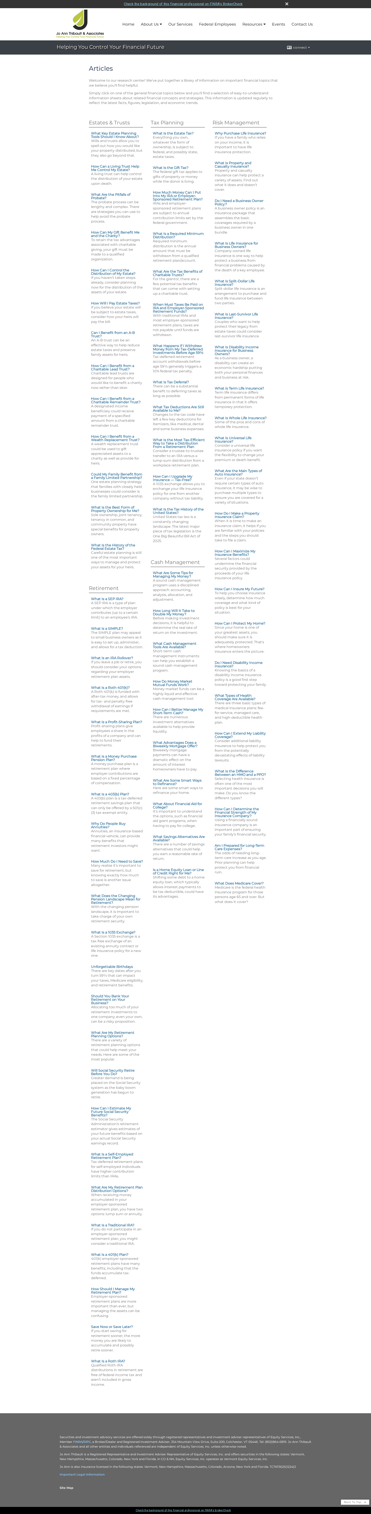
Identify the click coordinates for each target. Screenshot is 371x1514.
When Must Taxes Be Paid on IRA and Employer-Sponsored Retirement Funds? (178, 307)
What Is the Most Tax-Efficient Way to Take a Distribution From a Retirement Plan (179, 443)
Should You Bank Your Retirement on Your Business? (110, 999)
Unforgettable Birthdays (112, 967)
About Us (150, 24)
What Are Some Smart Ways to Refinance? (177, 782)
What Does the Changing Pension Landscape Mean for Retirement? (115, 899)
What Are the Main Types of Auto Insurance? (238, 472)
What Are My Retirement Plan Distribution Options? (117, 1189)
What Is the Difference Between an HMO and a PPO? (240, 773)
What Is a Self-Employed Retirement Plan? (112, 1156)
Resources (252, 24)
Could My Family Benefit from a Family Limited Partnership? (116, 476)
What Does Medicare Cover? (239, 883)
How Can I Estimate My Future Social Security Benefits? (111, 1111)
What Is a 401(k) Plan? (109, 1255)
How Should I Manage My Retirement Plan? (113, 1290)
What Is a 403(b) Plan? (110, 794)
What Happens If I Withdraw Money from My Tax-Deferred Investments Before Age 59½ (178, 349)
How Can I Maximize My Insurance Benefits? (235, 553)
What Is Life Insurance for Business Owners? (236, 245)
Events (278, 24)
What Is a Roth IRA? (108, 1361)
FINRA (78, 1442)
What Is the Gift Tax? (171, 168)
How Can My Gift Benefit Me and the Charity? (115, 234)
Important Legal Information (82, 1474)
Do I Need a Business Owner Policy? (239, 202)
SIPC (87, 1442)
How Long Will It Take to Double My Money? (174, 612)
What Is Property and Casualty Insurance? (233, 164)
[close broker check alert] (287, 4)
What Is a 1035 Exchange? (113, 932)
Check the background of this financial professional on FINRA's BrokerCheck (183, 4)
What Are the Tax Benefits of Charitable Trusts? (177, 273)
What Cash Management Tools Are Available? (174, 645)
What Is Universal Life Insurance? (233, 439)
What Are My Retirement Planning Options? (112, 1034)
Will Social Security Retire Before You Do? (113, 1072)
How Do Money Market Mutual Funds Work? (172, 683)
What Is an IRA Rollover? (112, 658)
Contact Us (302, 24)
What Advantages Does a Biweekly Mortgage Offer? (175, 744)
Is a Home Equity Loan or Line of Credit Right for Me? (178, 871)
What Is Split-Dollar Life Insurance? (235, 283)
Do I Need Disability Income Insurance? (239, 664)
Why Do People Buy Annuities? (108, 825)
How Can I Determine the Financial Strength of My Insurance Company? (237, 812)
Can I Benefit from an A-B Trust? (113, 334)
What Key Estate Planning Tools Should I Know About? (115, 135)
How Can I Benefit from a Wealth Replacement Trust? (115, 438)
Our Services (180, 24)
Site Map (66, 1488)
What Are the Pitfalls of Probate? (110, 196)
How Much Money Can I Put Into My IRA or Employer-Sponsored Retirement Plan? (178, 195)
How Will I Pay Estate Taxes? (115, 303)
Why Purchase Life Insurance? (240, 133)
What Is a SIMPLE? (107, 628)
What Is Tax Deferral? (171, 382)
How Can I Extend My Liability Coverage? (240, 735)
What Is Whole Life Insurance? (241, 418)
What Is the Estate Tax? (173, 133)
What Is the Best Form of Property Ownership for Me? (115, 509)
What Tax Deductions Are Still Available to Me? (178, 408)
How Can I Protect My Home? (240, 623)
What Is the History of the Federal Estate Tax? (113, 547)
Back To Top (353, 1502)
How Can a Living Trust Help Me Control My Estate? (115, 168)
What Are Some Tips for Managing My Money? (173, 574)
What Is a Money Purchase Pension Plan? (114, 758)
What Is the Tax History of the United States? (178, 511)
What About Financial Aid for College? (177, 805)
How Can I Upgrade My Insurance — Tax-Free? (172, 478)
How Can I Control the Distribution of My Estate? (113, 272)
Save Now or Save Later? (112, 1327)
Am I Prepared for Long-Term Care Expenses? (239, 847)
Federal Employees (217, 24)
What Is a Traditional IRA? (112, 1225)
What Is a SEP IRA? (107, 599)
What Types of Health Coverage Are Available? (235, 697)
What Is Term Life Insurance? (239, 388)
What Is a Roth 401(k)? (110, 688)
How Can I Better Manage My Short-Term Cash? (178, 711)
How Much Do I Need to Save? (117, 861)
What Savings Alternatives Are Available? (179, 838)
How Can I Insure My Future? (240, 589)
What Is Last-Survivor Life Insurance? (236, 316)
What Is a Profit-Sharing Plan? (116, 722)
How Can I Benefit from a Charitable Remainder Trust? (116, 400)
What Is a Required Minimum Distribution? (178, 235)
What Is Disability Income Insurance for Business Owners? (237, 350)
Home (128, 24)
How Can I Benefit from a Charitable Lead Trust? (112, 367)
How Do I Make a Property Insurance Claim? (237, 515)
